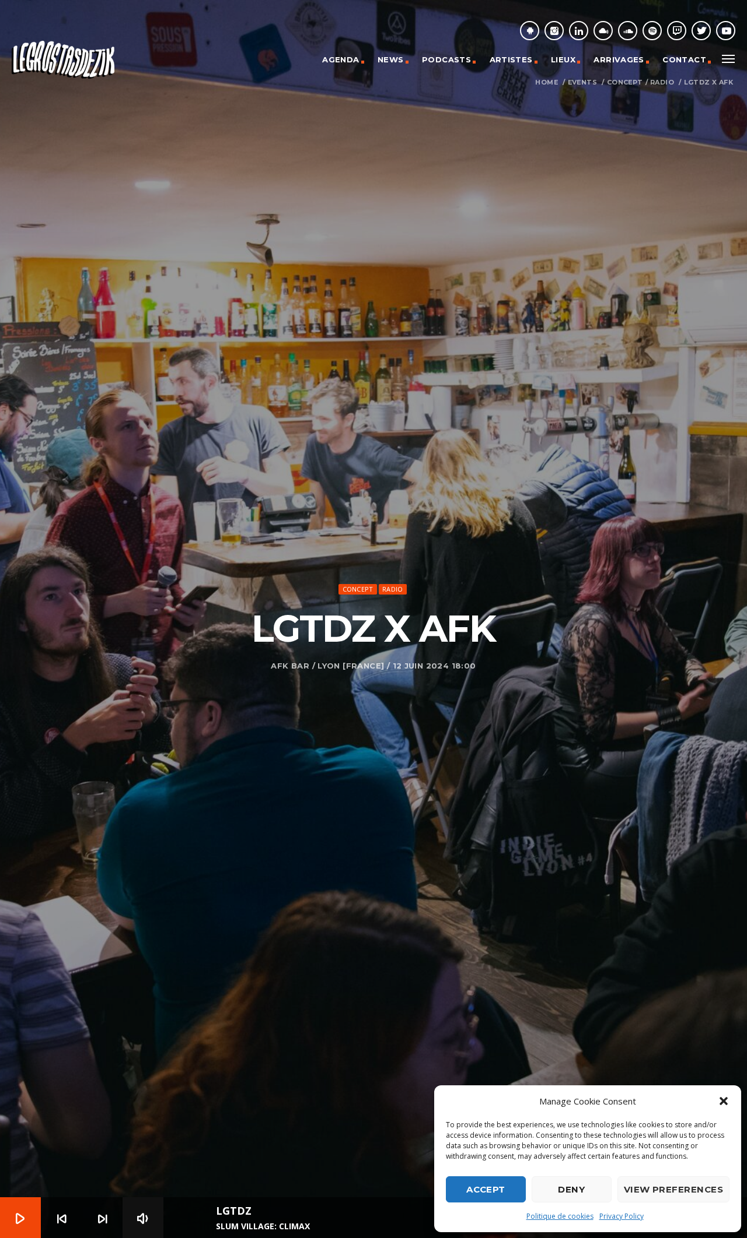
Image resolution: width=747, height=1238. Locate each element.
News (391, 59)
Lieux (563, 59)
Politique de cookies (560, 1216)
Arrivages (619, 59)
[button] (723, 1101)
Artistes (511, 59)
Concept (625, 82)
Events (582, 82)
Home (546, 82)
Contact (684, 59)
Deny (571, 1189)
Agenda (340, 59)
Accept (485, 1189)
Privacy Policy (621, 1216)
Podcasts (446, 59)
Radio (662, 82)
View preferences (673, 1189)
